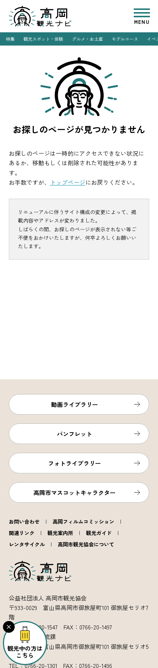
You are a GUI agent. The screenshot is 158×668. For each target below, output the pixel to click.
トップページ (67, 182)
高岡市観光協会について (86, 544)
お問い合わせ (24, 521)
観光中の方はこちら (25, 652)
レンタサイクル (27, 544)
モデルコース (125, 39)
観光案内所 (60, 533)
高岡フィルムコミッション (83, 521)
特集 (10, 39)
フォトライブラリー (74, 463)
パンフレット (74, 433)
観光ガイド (99, 533)
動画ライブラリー (74, 404)
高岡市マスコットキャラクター (74, 492)
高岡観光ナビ (40, 16)
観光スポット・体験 (43, 39)
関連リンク (22, 533)
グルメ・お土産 (87, 39)
